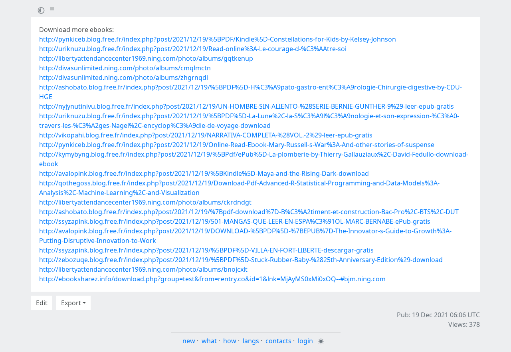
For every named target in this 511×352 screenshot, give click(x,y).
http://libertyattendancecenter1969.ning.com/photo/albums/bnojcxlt (143, 269)
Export (71, 302)
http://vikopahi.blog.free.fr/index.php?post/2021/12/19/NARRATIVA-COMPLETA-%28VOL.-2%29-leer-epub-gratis (205, 135)
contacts (278, 340)
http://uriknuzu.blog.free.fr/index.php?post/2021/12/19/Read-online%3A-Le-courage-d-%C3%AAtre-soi (193, 48)
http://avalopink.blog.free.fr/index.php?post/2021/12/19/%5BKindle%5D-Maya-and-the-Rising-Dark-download (204, 173)
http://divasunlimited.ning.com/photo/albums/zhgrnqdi (123, 77)
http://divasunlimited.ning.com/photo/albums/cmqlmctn (125, 68)
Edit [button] (42, 302)
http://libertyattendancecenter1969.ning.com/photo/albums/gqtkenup (146, 58)
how (229, 340)
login (305, 340)
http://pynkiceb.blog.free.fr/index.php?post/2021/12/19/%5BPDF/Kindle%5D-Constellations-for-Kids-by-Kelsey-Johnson (217, 39)
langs (251, 340)
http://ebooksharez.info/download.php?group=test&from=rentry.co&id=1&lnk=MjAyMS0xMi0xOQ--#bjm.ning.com (212, 278)
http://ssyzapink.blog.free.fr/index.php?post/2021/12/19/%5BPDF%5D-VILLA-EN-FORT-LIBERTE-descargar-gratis (206, 250)
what (209, 340)
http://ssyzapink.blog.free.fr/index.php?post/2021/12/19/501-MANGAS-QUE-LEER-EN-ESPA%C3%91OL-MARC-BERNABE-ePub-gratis (234, 221)
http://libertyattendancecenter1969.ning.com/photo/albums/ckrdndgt (145, 202)
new (188, 340)
